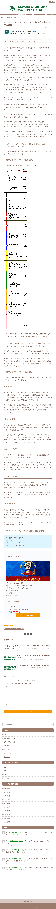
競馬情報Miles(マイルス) (17, 832)
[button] (52, 724)
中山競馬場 (7, 799)
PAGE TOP (28, 901)
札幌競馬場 (7, 788)
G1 (6, 628)
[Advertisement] (28, 885)
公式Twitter (7, 757)
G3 (5, 774)
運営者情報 (7, 749)
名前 (5, 704)
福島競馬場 (7, 796)
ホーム (6, 734)
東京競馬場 (22, 628)
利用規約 (6, 745)
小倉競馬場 (7, 822)
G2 (5, 771)
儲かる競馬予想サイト (10, 738)
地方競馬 (6, 778)
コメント (7, 687)
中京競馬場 (7, 811)
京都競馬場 (7, 814)
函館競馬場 (7, 792)
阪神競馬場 (7, 818)
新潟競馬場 (7, 807)
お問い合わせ (7, 753)
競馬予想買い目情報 (9, 625)
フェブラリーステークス (13, 628)
